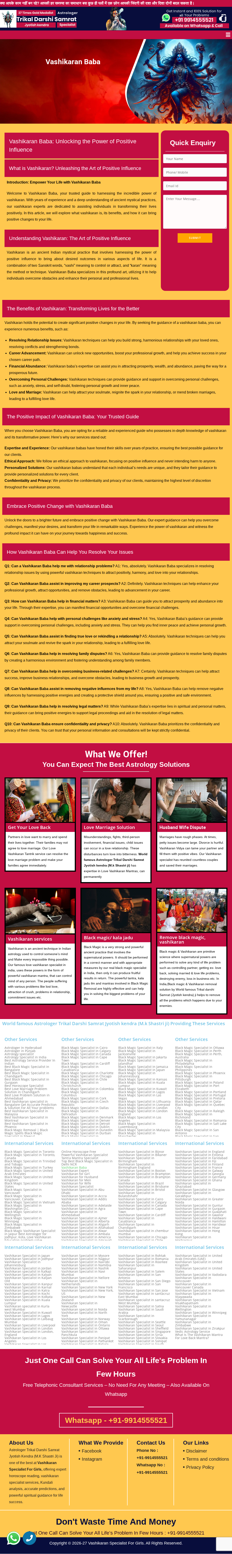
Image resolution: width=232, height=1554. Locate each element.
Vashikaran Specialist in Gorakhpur (193, 1194)
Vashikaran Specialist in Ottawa (85, 1328)
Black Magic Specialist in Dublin (85, 1126)
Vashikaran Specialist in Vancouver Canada (193, 1286)
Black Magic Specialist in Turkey (29, 1167)
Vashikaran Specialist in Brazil (141, 1183)
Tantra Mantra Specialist (79, 1158)
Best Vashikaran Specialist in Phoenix (26, 1125)
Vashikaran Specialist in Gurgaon (200, 1208)
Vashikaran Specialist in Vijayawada (193, 1295)
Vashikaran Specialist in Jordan (28, 1268)
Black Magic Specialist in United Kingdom (29, 1178)
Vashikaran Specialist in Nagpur (85, 1258)
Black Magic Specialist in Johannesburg (136, 1074)
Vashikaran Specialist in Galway (199, 1170)
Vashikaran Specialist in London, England (29, 1333)
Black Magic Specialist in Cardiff (85, 1063)
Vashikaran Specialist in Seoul (141, 1325)
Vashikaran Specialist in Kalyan (28, 1274)
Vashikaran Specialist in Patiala (85, 1344)
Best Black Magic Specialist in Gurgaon (27, 1081)
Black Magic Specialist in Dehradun (80, 1112)
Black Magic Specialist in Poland (199, 1082)
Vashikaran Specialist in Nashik (85, 1268)
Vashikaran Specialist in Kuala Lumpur (27, 1301)
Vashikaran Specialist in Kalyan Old (28, 1279)
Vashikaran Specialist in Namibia (86, 1265)
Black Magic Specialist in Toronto (29, 1151)
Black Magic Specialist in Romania (201, 1120)
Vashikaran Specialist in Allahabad (87, 1227)
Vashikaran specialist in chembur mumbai (143, 1232)
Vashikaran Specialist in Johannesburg (23, 1263)
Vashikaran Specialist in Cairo (140, 1199)
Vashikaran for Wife (76, 1183)
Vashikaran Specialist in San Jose (143, 1290)
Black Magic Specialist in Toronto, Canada (30, 1156)
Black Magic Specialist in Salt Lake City (201, 1125)
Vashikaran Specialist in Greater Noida (199, 1201)
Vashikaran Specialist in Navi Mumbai (83, 1273)
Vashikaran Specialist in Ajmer (84, 1218)
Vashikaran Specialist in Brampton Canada (144, 1178)
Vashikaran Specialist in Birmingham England (136, 1166)
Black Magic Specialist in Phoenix (200, 1073)
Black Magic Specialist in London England (143, 1112)
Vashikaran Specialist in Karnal (28, 1287)
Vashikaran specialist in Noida (84, 1309)
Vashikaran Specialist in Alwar (84, 1230)
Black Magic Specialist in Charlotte (87, 1073)
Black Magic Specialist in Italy (140, 1047)
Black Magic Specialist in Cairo (84, 1047)
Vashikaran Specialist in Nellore (85, 1277)
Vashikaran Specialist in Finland (199, 1164)
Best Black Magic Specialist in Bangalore (27, 1068)
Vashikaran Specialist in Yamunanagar (193, 1317)
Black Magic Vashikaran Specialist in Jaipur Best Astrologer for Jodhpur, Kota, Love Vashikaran (30, 1234)
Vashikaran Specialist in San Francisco (139, 1286)
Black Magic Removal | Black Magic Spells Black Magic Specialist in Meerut (26, 1133)
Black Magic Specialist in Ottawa (199, 1047)
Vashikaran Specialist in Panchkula (79, 1333)
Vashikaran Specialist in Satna (141, 1306)
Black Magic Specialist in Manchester (136, 1135)
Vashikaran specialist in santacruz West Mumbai (144, 1301)
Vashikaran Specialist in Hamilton (200, 1221)
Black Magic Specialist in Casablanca (80, 1068)
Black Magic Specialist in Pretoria (200, 1098)
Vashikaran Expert (75, 1170)
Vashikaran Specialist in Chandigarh (136, 1226)
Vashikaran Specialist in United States (198, 1270)
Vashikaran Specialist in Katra (27, 1290)
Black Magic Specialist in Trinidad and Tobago (30, 1163)
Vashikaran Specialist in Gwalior (199, 1215)
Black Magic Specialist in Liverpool (144, 1104)
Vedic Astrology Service (192, 1331)
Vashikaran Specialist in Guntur (199, 1205)
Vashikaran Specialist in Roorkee (142, 1262)
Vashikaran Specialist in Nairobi (85, 1262)
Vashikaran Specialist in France (198, 1167)
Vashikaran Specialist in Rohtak (142, 1255)
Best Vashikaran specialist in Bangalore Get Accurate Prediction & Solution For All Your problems (31, 1104)
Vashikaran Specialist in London (29, 1328)
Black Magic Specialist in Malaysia (144, 1130)
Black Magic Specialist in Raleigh (200, 1111)
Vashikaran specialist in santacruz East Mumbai (144, 1295)
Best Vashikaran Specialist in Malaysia (26, 1112)
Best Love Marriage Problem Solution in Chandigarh (26, 1090)
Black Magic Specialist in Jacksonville (136, 1052)
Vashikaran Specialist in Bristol (141, 1189)
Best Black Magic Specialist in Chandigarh (27, 1074)
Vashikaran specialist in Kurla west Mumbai (27, 1308)
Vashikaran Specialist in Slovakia (142, 1338)
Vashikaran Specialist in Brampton (144, 1173)
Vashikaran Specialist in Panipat (85, 1338)
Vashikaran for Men (76, 1180)
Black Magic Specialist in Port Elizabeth (197, 1087)
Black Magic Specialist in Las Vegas (139, 1097)
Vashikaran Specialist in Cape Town (140, 1210)
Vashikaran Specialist (77, 1186)
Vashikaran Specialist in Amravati (86, 1240)
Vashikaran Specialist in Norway (85, 1319)
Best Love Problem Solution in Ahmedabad (27, 1097)
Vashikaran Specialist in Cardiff (142, 1215)
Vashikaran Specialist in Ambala (85, 1234)
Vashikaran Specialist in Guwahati (201, 1211)
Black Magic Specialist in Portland (200, 1092)
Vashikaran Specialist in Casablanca (136, 1220)
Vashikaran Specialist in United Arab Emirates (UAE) (198, 1257)
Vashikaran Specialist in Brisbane (143, 1186)
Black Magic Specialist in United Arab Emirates (29, 1172)
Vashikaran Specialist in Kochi (27, 1293)
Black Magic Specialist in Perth (198, 1050)
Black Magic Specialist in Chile (84, 1079)
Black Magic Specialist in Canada (86, 1054)
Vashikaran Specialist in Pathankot (87, 1341)
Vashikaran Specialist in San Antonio (139, 1276)
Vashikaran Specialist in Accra (84, 1196)
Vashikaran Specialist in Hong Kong (197, 1232)
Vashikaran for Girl (75, 1173)
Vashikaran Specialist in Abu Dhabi (82, 1191)
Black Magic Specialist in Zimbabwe (23, 1226)
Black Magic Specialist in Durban (86, 1133)
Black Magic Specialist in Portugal (200, 1095)
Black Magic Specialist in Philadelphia (193, 1062)
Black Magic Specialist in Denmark (87, 1117)
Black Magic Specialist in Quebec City (200, 1106)
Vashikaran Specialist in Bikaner (142, 1154)
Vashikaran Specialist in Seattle (142, 1322)
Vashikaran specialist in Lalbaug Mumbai (29, 1320)
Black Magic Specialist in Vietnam (30, 1202)
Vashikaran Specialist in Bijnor (141, 1151)
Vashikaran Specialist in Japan (27, 1255)
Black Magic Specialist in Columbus (80, 1093)
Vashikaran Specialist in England (200, 1151)
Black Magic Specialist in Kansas (142, 1079)
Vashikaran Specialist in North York (84, 1314)
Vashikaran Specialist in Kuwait (28, 1312)
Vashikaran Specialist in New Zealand (83, 1298)
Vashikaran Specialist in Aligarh (85, 1224)
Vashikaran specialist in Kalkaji (28, 1271)
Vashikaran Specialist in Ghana (198, 1180)
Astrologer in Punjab (20, 1050)
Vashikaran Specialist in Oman (84, 1322)
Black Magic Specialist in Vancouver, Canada (23, 1197)
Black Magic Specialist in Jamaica (143, 1066)
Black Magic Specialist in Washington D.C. (23, 1207)
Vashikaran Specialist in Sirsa (140, 1334)
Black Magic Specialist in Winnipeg (23, 1220)
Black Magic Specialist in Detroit (85, 1123)
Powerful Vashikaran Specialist (84, 1154)
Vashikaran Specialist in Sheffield (143, 1328)
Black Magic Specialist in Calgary (86, 1050)
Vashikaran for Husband (79, 1177)
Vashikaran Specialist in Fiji (195, 1161)
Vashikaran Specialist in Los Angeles (25, 1339)
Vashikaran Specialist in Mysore (85, 1255)
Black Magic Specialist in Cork (83, 1098)
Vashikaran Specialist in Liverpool (30, 1325)
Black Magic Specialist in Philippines (193, 1068)
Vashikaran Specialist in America (86, 1237)
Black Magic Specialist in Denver (85, 1120)
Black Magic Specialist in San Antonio (197, 1131)
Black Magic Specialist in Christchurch (80, 1084)
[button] (228, 35)
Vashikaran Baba (74, 1167)
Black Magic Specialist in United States (29, 1185)
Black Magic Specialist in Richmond (193, 1116)
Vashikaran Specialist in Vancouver (193, 1279)
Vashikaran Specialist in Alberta (85, 1221)
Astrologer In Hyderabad (23, 1047)
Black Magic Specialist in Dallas (85, 1107)
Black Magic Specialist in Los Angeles (139, 1119)
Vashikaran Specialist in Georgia (199, 1173)
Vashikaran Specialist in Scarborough (136, 1317)
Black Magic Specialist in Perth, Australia (198, 1055)
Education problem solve (23, 1240)
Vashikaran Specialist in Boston (142, 1170)
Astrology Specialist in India (25, 1057)
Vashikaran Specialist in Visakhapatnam (193, 1301)
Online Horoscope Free (78, 1151)
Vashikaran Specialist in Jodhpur (29, 1258)
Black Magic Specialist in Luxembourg (136, 1125)
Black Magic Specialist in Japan (141, 1069)
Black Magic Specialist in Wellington (23, 1213)
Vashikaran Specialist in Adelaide (86, 1205)
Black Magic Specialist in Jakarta (142, 1057)
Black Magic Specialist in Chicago (86, 1076)
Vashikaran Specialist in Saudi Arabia (141, 1311)
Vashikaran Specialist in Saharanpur (136, 1267)
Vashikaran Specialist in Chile (140, 1240)
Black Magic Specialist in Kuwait (142, 1088)
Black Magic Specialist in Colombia (87, 1088)
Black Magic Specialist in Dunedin (87, 1130)
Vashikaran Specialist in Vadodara (201, 1274)
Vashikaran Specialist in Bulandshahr (136, 1194)
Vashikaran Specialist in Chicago (142, 1237)
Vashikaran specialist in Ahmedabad (79, 1213)
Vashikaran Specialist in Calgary (142, 1202)
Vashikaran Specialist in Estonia (199, 1154)
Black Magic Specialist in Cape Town (84, 1059)
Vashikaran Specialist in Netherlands (79, 1282)
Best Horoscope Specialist (24, 1085)
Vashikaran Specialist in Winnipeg (201, 1312)
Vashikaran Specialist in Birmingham (136, 1159)
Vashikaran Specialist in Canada (142, 1205)
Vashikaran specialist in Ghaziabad (193, 1185)
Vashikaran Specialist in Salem (141, 1271)
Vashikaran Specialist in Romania (143, 1258)
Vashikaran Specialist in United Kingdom (198, 1263)
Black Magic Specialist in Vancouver (23, 1191)
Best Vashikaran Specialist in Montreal (26, 1119)
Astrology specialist (19, 1054)
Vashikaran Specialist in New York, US (87, 1292)
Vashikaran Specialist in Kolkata (29, 1296)
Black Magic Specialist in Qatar (198, 1101)
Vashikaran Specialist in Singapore (144, 1331)
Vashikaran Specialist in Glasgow (200, 1189)
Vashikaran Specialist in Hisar (197, 1227)
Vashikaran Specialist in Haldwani (200, 1218)
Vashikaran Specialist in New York (87, 1287)
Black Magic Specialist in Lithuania (144, 1101)
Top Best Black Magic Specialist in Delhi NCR (87, 1163)
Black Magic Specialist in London (143, 1107)
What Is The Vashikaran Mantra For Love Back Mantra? (199, 1336)
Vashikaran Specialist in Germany (200, 1177)
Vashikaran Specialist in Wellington (193, 1308)
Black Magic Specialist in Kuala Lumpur (141, 1084)
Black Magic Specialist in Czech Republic (85, 1103)
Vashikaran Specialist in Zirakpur (200, 1328)
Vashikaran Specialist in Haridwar (200, 1224)
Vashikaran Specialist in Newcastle (79, 1305)
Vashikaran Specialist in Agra (83, 1208)
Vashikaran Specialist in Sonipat (142, 1341)
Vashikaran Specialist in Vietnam (200, 1290)
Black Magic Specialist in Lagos (141, 1092)
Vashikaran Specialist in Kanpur (29, 1284)
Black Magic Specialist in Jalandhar (136, 1062)
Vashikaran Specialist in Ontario (85, 1325)
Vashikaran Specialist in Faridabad (201, 1158)
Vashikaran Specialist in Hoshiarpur (193, 1239)
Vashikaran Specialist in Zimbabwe (193, 1324)
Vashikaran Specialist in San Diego (144, 1281)
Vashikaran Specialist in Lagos (27, 1315)
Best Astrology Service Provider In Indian (30, 1062)
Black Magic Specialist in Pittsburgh (193, 1078)
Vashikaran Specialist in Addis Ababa (84, 1201)
